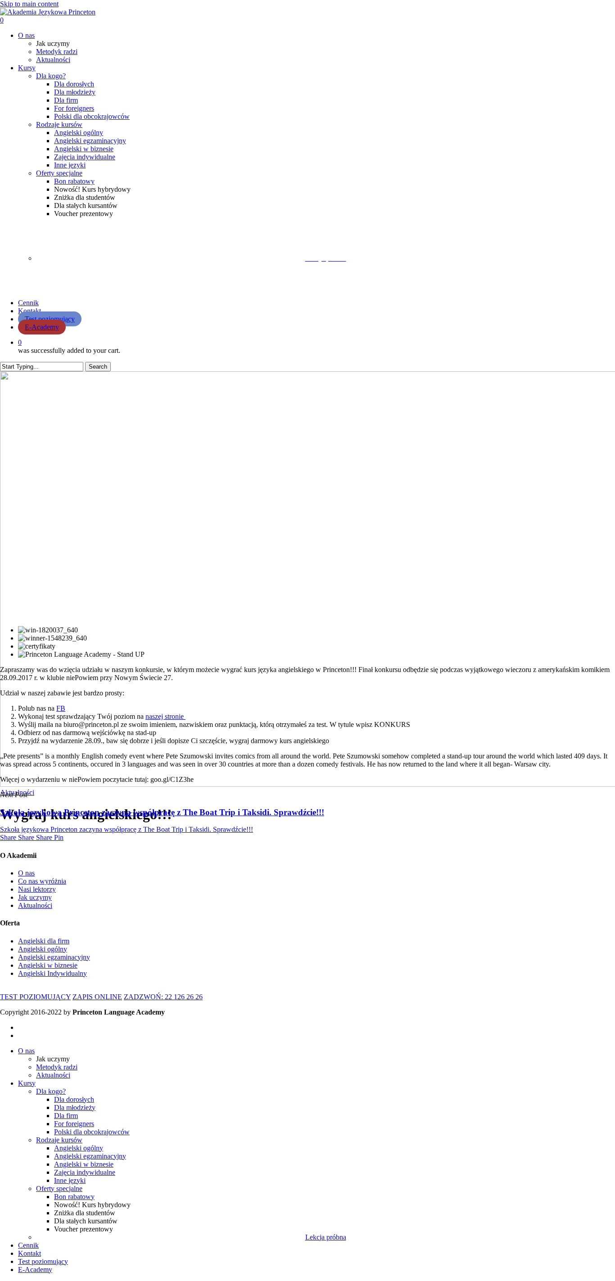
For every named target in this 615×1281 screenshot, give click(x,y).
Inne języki (70, 1180)
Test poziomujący (43, 1261)
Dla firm (66, 1115)
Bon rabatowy (74, 1196)
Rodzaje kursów (59, 1140)
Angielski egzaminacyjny (90, 1156)
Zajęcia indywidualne (84, 1172)
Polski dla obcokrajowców (92, 1132)
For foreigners (74, 1124)
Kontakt (29, 1253)
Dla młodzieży (74, 1107)
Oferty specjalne (59, 1188)
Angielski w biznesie (83, 1164)
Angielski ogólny (78, 1148)
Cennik (28, 1245)
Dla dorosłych (74, 1099)
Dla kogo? (51, 1091)
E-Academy (35, 1269)
